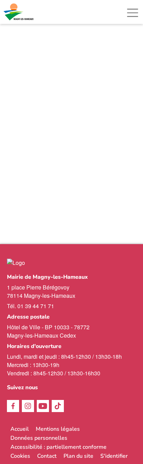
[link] (19, 11)
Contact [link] (47, 456)
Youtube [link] (43, 406)
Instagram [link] (28, 406)
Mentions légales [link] (58, 429)
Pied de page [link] (28, 25)
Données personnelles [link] (38, 438)
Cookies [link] (20, 456)
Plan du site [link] (78, 456)
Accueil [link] (19, 429)
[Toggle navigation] (133, 13)
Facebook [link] (13, 406)
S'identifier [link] (114, 456)
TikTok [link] (58, 406)
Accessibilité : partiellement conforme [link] (58, 447)
